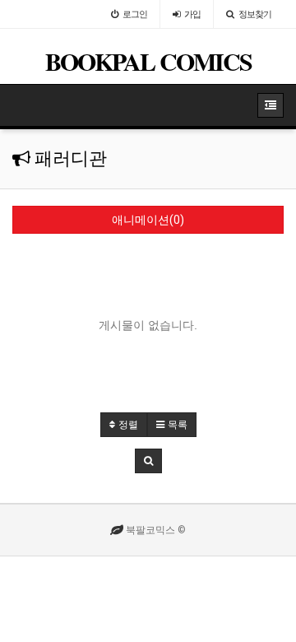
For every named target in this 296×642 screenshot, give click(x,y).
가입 (192, 14)
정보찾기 (254, 14)
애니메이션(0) (148, 219)
